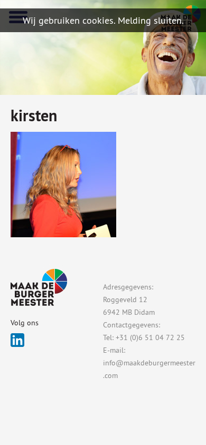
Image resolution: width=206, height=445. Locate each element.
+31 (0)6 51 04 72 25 (150, 337)
